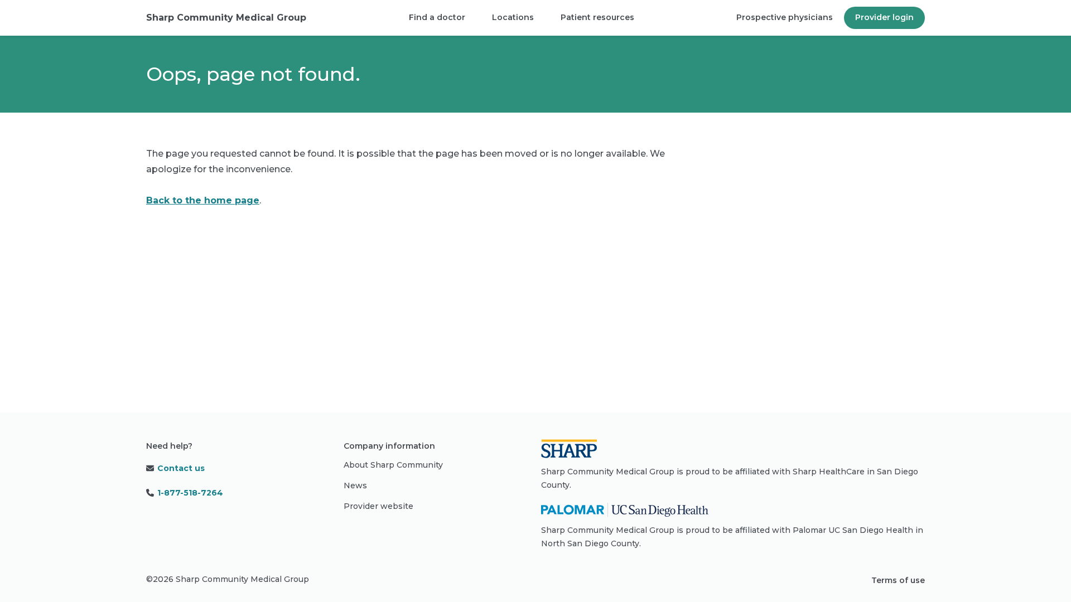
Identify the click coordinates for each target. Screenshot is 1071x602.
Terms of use (898, 580)
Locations (513, 17)
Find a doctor (437, 17)
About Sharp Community (393, 465)
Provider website (378, 506)
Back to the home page (202, 200)
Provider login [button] (884, 17)
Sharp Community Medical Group (226, 17)
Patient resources (597, 17)
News (355, 485)
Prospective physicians (784, 17)
